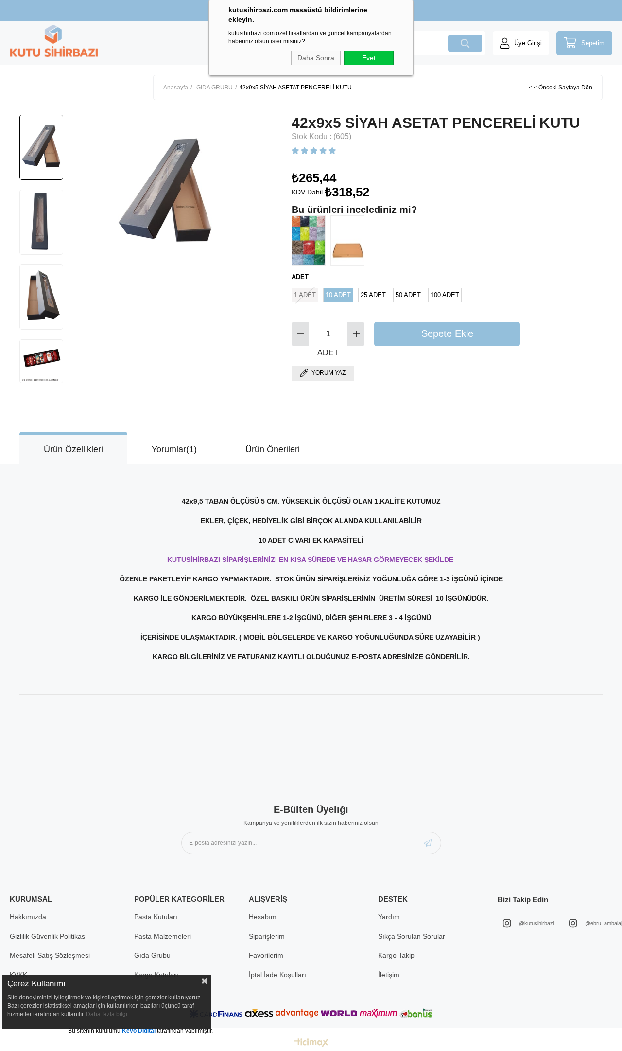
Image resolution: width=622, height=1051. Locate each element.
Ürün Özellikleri (73, 449)
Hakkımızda (28, 917)
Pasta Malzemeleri (162, 936)
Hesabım (262, 917)
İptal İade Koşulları (277, 975)
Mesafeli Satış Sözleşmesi (50, 955)
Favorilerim (266, 955)
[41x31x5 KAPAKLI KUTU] (349, 240)
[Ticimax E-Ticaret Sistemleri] (311, 1043)
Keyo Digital (139, 1030)
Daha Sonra (315, 58)
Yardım (389, 917)
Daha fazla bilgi (106, 1014)
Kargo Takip (396, 955)
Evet (369, 58)
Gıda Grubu (152, 955)
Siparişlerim (267, 936)
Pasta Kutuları (155, 917)
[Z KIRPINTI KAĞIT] (311, 240)
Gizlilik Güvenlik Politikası (48, 936)
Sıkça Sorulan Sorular (411, 936)
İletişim (388, 975)
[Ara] (465, 43)
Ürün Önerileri (272, 449)
